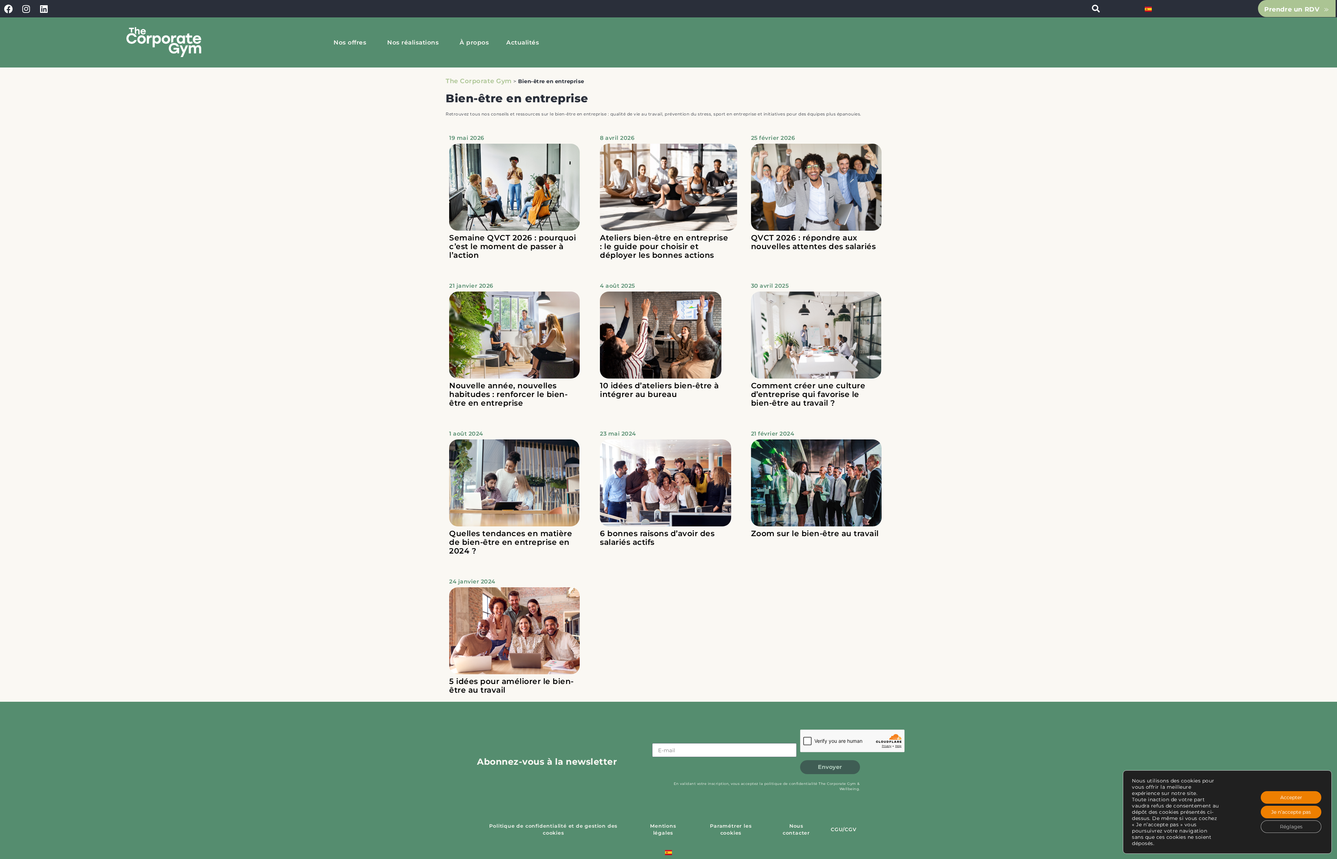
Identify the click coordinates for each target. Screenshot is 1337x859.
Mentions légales (663, 829)
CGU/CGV (844, 829)
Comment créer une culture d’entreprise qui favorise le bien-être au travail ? (808, 394)
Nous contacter (796, 829)
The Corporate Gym (479, 81)
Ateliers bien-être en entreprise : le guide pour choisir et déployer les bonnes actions (664, 246)
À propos (474, 42)
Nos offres (350, 42)
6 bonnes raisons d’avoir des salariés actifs (657, 538)
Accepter (1291, 797)
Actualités (522, 42)
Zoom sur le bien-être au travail (815, 533)
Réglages (1291, 827)
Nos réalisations (413, 42)
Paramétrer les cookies (730, 829)
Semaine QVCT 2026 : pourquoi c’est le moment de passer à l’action (512, 246)
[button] (1096, 9)
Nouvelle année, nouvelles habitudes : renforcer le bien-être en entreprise (508, 394)
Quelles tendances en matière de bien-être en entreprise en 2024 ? (510, 542)
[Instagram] (26, 8)
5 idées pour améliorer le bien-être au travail (511, 686)
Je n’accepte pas (1291, 812)
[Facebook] (8, 8)
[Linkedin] (44, 8)
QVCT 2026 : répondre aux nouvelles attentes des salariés (813, 242)
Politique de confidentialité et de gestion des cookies (553, 829)
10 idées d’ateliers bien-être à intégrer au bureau (659, 390)
